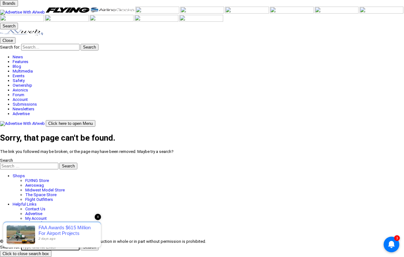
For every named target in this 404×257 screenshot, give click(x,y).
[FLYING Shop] (201, 20)
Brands (9, 3)
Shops (19, 175)
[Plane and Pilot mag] (292, 12)
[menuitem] (208, 57)
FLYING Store (37, 180)
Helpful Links (25, 204)
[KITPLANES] (247, 12)
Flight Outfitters (39, 199)
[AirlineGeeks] (113, 12)
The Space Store (40, 194)
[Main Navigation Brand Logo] (22, 34)
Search (6, 160)
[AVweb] (23, 12)
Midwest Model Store (45, 190)
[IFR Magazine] (22, 20)
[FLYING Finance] (112, 20)
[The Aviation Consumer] (381, 12)
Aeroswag (34, 185)
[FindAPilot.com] (156, 20)
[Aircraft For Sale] (157, 12)
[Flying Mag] (68, 12)
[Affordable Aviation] (337, 12)
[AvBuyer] (202, 12)
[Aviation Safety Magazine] (67, 20)
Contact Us (35, 209)
